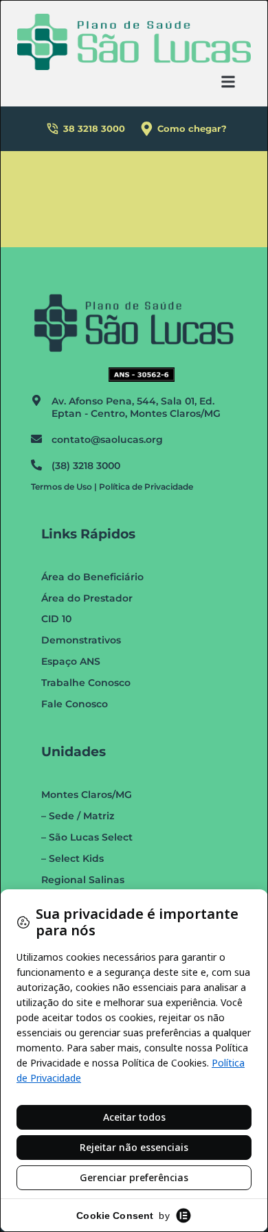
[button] (228, 81)
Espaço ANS (70, 661)
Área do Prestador (87, 598)
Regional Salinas (82, 880)
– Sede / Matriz (77, 816)
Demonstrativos (81, 640)
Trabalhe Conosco (86, 682)
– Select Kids (72, 858)
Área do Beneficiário (92, 577)
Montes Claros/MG (86, 794)
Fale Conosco (74, 704)
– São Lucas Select (87, 837)
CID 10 (56, 619)
